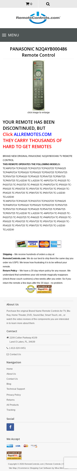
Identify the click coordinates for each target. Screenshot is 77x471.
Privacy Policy (14, 395)
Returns (11, 400)
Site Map (13, 468)
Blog (9, 384)
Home (10, 369)
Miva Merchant (61, 468)
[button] (48, 3)
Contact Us (15, 354)
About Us (11, 374)
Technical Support (16, 389)
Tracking (11, 410)
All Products (13, 405)
